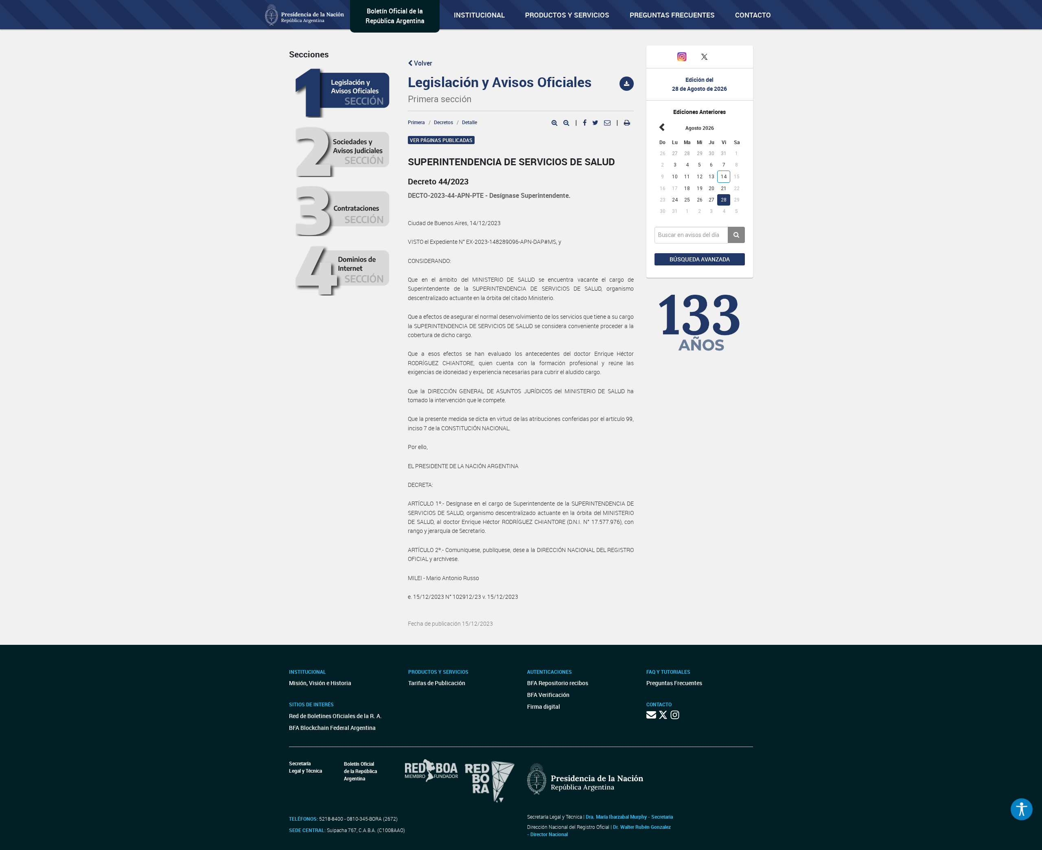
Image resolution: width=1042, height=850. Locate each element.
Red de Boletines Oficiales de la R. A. (335, 716)
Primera (416, 122)
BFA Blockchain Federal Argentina (332, 728)
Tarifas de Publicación (436, 683)
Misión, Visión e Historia (320, 683)
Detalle (469, 122)
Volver (422, 63)
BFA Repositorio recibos (557, 683)
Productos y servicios (567, 15)
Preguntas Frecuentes (672, 15)
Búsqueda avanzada (700, 259)
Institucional (479, 15)
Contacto (753, 15)
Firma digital (543, 706)
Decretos (443, 122)
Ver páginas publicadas (441, 140)
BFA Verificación (548, 695)
